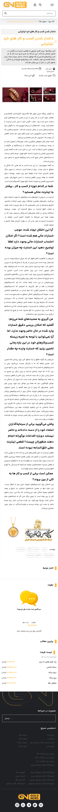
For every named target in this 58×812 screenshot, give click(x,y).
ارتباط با (51, 738)
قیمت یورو (20, 776)
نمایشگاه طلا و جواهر (15, 783)
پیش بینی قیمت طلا (45, 753)
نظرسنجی (50, 746)
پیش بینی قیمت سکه (44, 757)
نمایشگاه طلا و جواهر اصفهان (41, 783)
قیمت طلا (23, 738)
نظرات (33, 622)
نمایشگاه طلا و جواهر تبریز (42, 776)
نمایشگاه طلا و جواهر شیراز (42, 772)
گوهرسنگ (20, 772)
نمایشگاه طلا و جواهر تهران (42, 765)
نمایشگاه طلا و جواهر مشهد (42, 780)
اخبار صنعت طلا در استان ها (42, 742)
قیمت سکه (22, 742)
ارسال (7, 718)
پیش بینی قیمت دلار (45, 761)
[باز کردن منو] (51, 4)
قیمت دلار (23, 746)
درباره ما (50, 735)
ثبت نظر (25, 622)
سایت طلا (23, 735)
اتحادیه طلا (20, 780)
